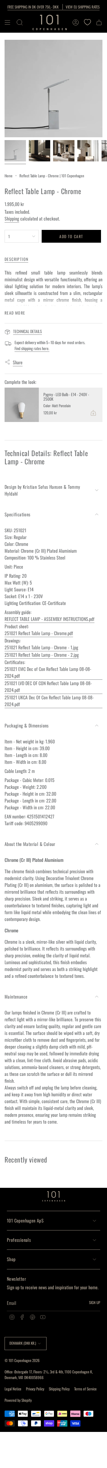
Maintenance (16, 996)
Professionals (19, 1239)
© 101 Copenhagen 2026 (22, 1360)
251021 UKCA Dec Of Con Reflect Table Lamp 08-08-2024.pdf (49, 701)
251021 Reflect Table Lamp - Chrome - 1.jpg (41, 647)
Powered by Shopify (18, 1400)
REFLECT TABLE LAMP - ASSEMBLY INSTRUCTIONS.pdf (49, 619)
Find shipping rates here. (32, 348)
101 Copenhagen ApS (25, 1220)
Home (9, 175)
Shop (11, 1259)
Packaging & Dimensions (27, 725)
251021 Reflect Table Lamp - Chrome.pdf (39, 633)
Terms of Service (85, 1389)
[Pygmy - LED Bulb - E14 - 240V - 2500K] (22, 405)
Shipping (12, 218)
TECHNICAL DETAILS (27, 331)
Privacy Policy (35, 1389)
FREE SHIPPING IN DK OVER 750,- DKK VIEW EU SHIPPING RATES (53, 7)
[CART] (99, 22)
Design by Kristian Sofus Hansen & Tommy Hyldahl (42, 490)
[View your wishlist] (87, 22)
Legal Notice (13, 1389)
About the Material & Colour (30, 844)
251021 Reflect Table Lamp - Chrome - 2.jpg (42, 654)
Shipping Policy (59, 1389)
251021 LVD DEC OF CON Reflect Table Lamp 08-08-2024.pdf (48, 686)
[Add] (93, 412)
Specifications (18, 514)
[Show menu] (7, 22)
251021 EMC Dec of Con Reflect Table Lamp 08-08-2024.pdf (48, 672)
